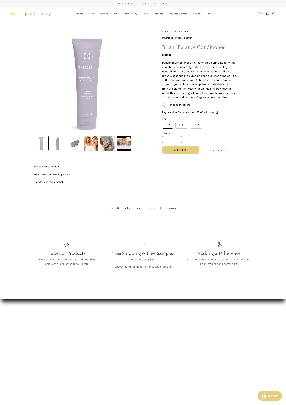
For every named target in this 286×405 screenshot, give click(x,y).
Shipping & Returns (125, 345)
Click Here (160, 3)
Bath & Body (87, 345)
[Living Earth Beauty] (30, 14)
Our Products (42, 334)
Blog (115, 328)
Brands (83, 368)
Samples (84, 379)
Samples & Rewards (125, 339)
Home (82, 362)
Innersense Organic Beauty (177, 37)
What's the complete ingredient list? (55, 174)
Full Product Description (47, 166)
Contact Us (119, 322)
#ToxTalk (39, 345)
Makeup (84, 334)
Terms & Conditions (125, 357)
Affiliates (118, 334)
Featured (84, 322)
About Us (39, 322)
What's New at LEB (45, 362)
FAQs (37, 357)
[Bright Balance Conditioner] (41, 143)
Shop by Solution (89, 374)
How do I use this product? (49, 181)
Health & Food (88, 357)
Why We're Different (46, 339)
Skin (81, 328)
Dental (83, 351)
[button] (260, 13)
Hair (81, 339)
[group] (143, 3)
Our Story (39, 328)
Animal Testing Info (46, 351)
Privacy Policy (121, 351)
